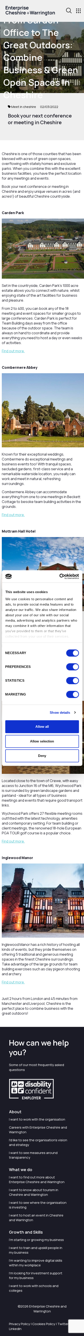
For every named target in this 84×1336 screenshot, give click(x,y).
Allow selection (42, 741)
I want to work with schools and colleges (33, 1288)
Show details (60, 712)
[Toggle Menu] (78, 11)
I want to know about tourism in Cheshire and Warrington (33, 1192)
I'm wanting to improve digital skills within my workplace (35, 1262)
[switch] (72, 666)
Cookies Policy (43, 1324)
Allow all (42, 726)
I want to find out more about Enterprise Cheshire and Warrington (37, 1179)
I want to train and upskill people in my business (35, 1250)
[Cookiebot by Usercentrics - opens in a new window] (60, 576)
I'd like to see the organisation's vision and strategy (38, 1142)
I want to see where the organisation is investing (38, 1205)
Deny (42, 756)
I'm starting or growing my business (36, 1239)
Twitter (63, 1324)
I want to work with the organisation (37, 1119)
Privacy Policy (19, 1324)
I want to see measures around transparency (33, 1155)
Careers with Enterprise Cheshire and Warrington (38, 1129)
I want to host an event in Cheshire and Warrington (36, 1217)
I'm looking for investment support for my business (35, 1275)
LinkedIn (15, 1328)
